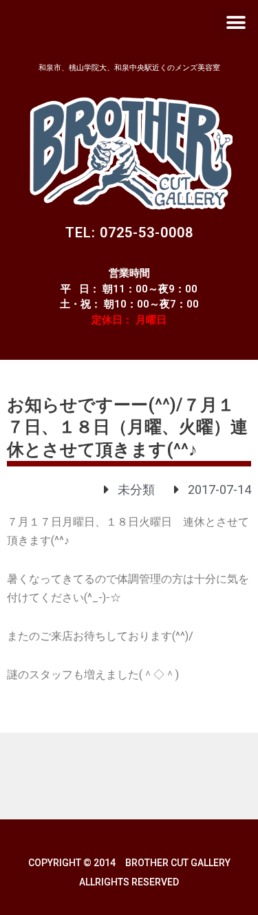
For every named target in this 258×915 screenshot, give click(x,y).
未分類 (136, 489)
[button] (235, 22)
